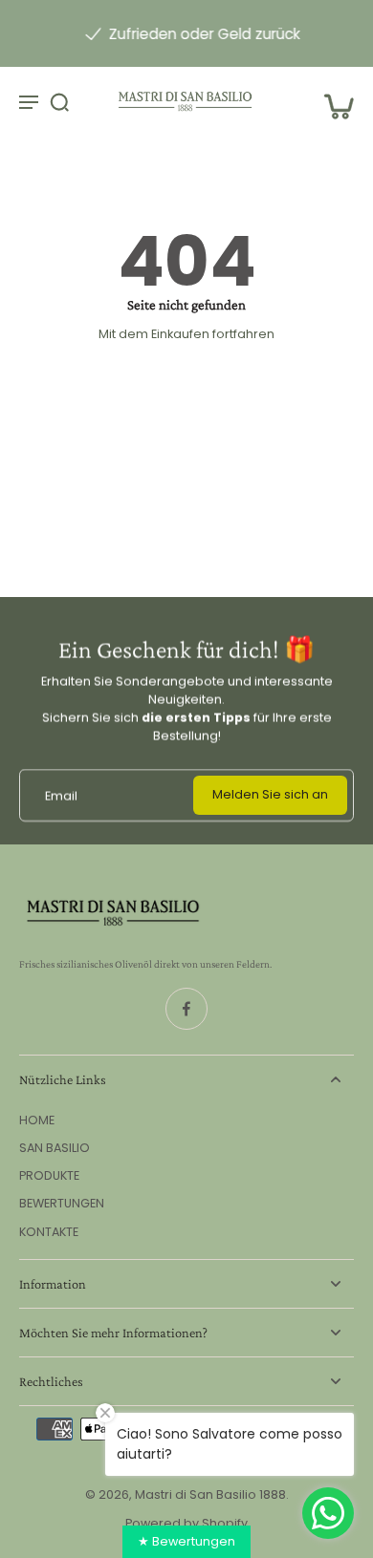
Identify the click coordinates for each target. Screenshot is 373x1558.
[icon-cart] (333, 101)
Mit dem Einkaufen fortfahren (186, 334)
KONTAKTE (48, 1232)
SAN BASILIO (54, 1148)
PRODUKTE (49, 1175)
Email (61, 795)
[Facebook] (186, 1009)
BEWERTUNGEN (61, 1203)
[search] (59, 101)
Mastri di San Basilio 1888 (210, 1494)
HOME (37, 1120)
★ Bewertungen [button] (186, 1541)
